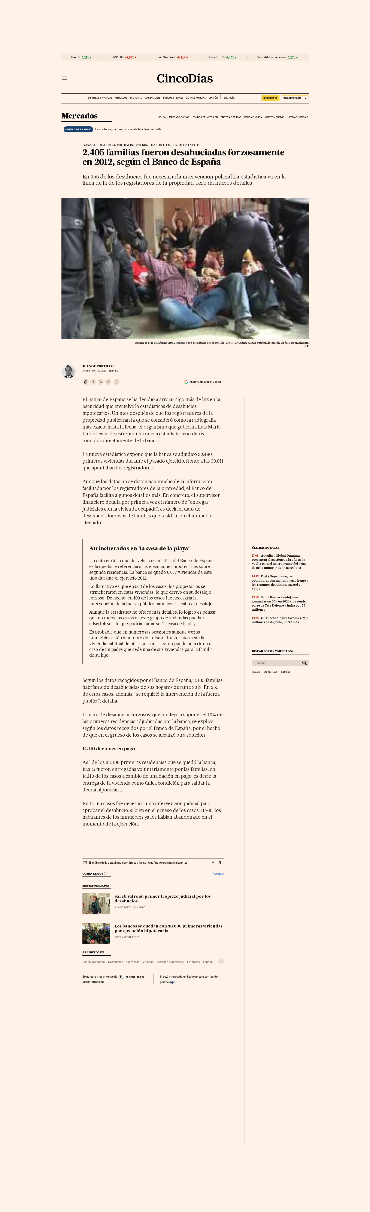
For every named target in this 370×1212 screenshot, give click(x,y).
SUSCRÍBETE (270, 98)
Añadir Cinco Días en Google (205, 381)
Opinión (213, 97)
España (208, 961)
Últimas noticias (196, 97)
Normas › (218, 873)
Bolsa (162, 117)
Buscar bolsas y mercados (272, 651)
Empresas (193, 961)
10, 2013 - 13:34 (105, 370)
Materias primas (231, 117)
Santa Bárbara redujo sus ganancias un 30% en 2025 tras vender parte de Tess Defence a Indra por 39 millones (279, 603)
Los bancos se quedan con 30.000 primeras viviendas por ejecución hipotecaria (168, 928)
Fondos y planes (173, 97)
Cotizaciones (152, 97)
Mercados (121, 97)
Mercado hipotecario (170, 961)
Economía (136, 97)
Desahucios (115, 961)
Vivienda (148, 961)
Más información (93, 981)
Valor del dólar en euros (271, 57)
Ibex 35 (75, 57)
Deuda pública (253, 117)
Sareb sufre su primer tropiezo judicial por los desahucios (163, 899)
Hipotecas (132, 961)
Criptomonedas (274, 117)
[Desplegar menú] (64, 78)
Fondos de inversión (205, 117)
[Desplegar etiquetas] (221, 961)
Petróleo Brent (166, 57)
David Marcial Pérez (127, 937)
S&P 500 (118, 57)
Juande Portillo (97, 366)
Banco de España (93, 961)
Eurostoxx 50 (217, 57)
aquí (172, 982)
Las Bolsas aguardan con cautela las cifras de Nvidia (128, 129)
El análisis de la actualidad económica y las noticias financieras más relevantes (137, 862)
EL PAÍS (227, 96)
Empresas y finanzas (100, 97)
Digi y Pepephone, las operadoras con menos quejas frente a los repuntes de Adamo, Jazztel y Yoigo (280, 582)
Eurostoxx (270, 672)
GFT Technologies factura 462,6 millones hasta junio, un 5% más (279, 620)
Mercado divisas (179, 117)
